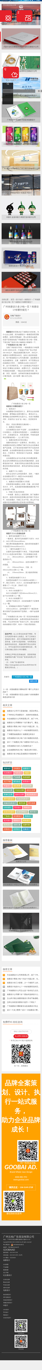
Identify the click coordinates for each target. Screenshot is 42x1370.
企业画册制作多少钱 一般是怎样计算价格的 (23, 750)
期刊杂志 (16, 781)
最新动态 (7, 768)
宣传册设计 (17, 816)
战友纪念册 (19, 794)
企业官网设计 (22, 812)
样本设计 (26, 820)
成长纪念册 (30, 790)
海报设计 (28, 816)
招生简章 (16, 786)
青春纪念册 (8, 794)
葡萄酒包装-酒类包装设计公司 (21, 241)
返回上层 (33, 681)
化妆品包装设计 (23, 799)
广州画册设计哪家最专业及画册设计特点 (22, 1006)
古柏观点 (16, 768)
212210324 (13, 1257)
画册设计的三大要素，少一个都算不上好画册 (24, 983)
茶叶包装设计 (9, 799)
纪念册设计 (8, 773)
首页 (12, 300)
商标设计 (27, 807)
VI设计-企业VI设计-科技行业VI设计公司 (21, 217)
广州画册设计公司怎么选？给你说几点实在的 (24, 991)
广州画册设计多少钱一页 (22, 677)
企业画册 (7, 777)
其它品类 (31, 803)
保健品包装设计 (10, 803)
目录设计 (16, 829)
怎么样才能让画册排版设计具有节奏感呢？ (23, 998)
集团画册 (26, 777)
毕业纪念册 (19, 790)
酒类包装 (22, 803)
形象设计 (26, 829)
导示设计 (17, 807)
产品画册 (16, 777)
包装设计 (18, 773)
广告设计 (7, 816)
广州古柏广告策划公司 (10, 1)
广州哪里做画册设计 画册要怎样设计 (21, 734)
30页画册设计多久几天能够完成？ (20, 746)
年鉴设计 (7, 786)
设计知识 (19, 300)
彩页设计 (7, 825)
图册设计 (16, 820)
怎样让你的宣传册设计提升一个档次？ (21, 1002)
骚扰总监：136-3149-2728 (21, 1187)
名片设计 (7, 820)
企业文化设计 (9, 812)
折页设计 (26, 781)
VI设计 (27, 773)
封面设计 (7, 829)
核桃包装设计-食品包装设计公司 (21, 266)
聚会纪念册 (8, 790)
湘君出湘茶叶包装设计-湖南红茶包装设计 (21, 290)
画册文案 (16, 825)
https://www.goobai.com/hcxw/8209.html (19, 665)
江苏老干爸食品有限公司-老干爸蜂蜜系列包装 (21, 144)
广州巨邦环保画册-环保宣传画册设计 (21, 120)
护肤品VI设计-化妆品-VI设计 (21, 193)
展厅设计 (33, 812)
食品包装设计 (31, 794)
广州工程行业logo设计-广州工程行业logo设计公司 (21, 168)
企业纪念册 (27, 786)
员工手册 (7, 781)
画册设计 (27, 300)
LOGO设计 (8, 807)
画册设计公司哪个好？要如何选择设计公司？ (24, 994)
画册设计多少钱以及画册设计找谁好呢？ (22, 754)
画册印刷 (26, 825)
